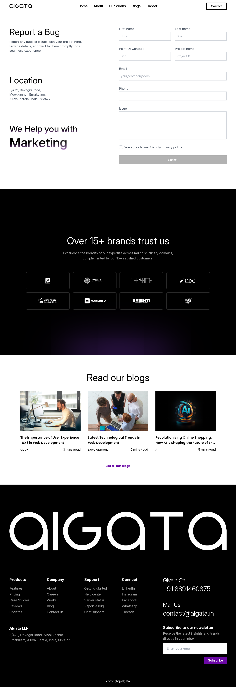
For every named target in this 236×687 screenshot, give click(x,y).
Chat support (94, 612)
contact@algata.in (188, 613)
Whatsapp (129, 606)
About (98, 6)
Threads (128, 612)
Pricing (14, 594)
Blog (50, 606)
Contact (216, 6)
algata (126, 681)
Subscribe (215, 660)
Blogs (136, 6)
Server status (94, 600)
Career (152, 6)
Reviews (15, 606)
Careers (53, 594)
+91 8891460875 (186, 589)
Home (83, 6)
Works (52, 600)
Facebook (129, 600)
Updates (15, 612)
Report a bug (94, 606)
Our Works (117, 6)
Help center (93, 594)
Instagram (129, 594)
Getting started (95, 588)
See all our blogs (117, 466)
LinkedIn (128, 588)
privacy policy (172, 147)
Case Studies (19, 600)
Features (15, 588)
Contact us (55, 612)
